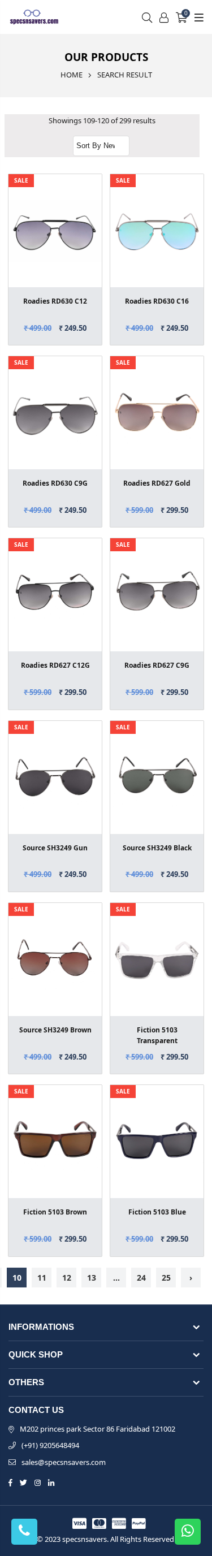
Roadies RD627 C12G (55, 665)
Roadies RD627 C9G (156, 665)
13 (91, 1277)
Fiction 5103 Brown (55, 1212)
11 (41, 1277)
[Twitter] (23, 1482)
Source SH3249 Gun (55, 848)
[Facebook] (10, 1482)
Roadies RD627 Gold (157, 483)
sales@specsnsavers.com (63, 1462)
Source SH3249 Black (157, 848)
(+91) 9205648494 (50, 1445)
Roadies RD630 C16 (157, 301)
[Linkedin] (51, 1482)
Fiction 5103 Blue (157, 1212)
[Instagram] (37, 1482)
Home (71, 75)
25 (166, 1277)
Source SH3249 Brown (55, 1030)
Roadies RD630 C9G (55, 483)
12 (66, 1277)
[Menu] (198, 17)
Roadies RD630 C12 (55, 301)
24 (141, 1277)
